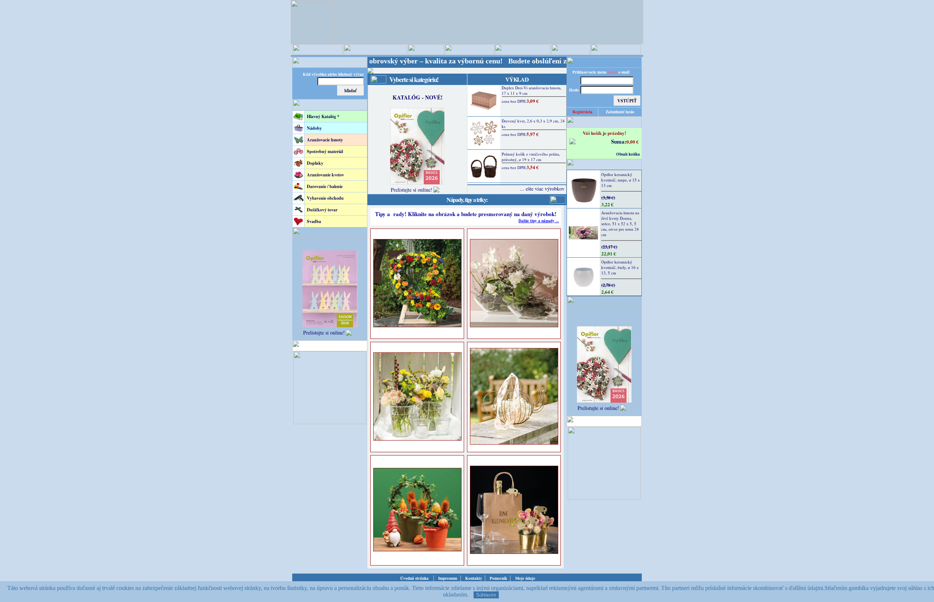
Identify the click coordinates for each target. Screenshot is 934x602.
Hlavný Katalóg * (323, 116)
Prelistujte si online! (324, 332)
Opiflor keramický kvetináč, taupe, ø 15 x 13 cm (620, 180)
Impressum (447, 578)
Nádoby (314, 128)
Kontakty (473, 578)
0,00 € (632, 141)
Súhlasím (486, 595)
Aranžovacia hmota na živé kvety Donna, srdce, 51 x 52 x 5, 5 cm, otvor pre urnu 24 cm (620, 223)
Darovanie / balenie (325, 186)
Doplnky (315, 163)
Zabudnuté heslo (620, 112)
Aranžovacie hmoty (325, 140)
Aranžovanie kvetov (325, 175)
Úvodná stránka (414, 578)
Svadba (314, 221)
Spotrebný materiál (325, 151)
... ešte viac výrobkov (542, 188)
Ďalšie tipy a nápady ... (538, 221)
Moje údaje (525, 578)
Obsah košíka (628, 154)
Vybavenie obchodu (325, 198)
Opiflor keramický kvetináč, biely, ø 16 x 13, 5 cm (620, 267)
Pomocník (498, 578)
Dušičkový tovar (322, 210)
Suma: (618, 141)
